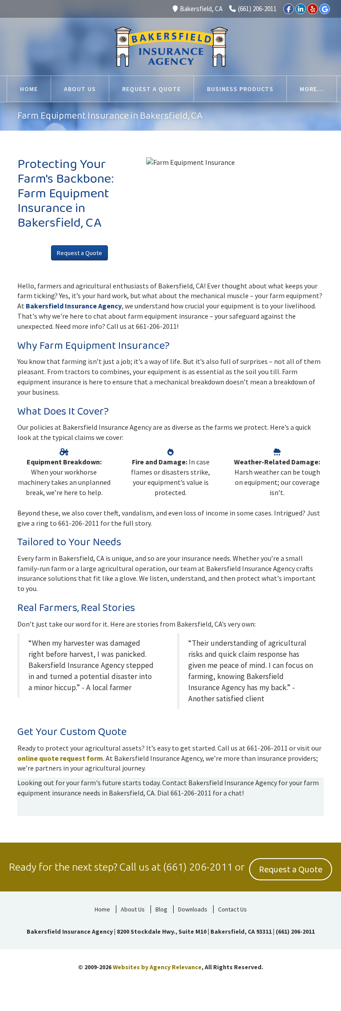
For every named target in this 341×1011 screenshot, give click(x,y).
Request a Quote (79, 253)
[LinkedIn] (300, 9)
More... (312, 89)
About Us (133, 909)
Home (102, 909)
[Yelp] (312, 9)
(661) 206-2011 (257, 8)
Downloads (192, 909)
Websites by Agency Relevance (157, 967)
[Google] (324, 9)
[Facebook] (288, 9)
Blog (161, 909)
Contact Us (232, 909)
